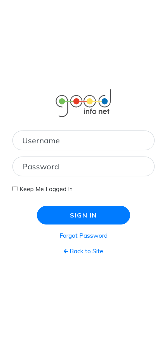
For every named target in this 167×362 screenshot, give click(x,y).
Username (41, 140)
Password (40, 166)
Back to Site (85, 251)
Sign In (83, 215)
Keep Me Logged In (46, 189)
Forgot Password (83, 235)
